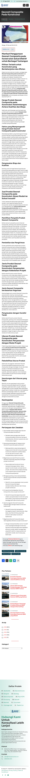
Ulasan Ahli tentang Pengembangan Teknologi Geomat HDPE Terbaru (18, 587)
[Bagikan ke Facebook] (3, 560)
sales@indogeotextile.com (11, 756)
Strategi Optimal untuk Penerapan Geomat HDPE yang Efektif (18, 614)
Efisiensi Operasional (8, 551)
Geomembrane (19, 691)
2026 (5, 627)
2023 (5, 635)
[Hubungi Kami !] (24, 5)
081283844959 (8, 759)
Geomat (6, 702)
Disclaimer (4, 770)
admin (10, 545)
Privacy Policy (13, 770)
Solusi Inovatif (6, 553)
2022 (5, 637)
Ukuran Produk (16, 553)
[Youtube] (8, 775)
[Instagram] (5, 775)
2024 (5, 632)
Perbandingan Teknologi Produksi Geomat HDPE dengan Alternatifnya (17, 605)
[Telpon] (11, 1)
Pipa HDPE (21, 696)
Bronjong (7, 699)
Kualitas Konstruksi (21, 551)
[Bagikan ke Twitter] (7, 560)
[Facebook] (2, 775)
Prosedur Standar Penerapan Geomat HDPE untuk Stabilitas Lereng (18, 578)
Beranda (11, 19)
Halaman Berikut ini (14, 539)
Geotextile (7, 691)
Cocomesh (16, 702)
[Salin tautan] (18, 560)
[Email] (14, 1)
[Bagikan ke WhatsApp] (10, 560)
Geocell (16, 699)
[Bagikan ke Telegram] (14, 560)
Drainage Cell (8, 705)
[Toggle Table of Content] (11, 49)
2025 (5, 629)
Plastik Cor (20, 705)
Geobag (16, 694)
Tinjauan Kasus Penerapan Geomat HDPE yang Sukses (18, 596)
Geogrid (6, 694)
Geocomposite (8, 696)
